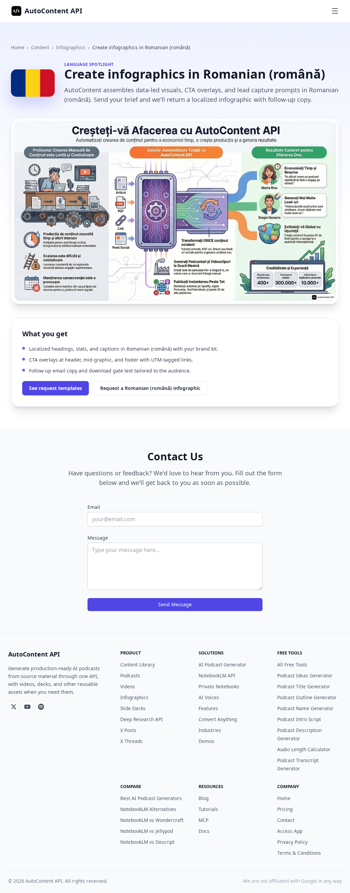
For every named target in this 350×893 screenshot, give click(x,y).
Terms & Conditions (299, 853)
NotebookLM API (217, 675)
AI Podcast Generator (222, 664)
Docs (204, 831)
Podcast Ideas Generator (305, 675)
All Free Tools (292, 664)
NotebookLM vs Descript (147, 842)
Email (94, 507)
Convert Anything (218, 719)
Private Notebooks (219, 686)
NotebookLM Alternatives (148, 809)
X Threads (131, 741)
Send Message (175, 604)
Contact (285, 820)
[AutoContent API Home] (16, 10)
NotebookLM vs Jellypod (146, 831)
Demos (206, 741)
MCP (203, 820)
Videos (127, 686)
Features (208, 708)
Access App (289, 831)
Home (17, 47)
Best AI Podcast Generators (151, 798)
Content (40, 47)
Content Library (137, 664)
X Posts (128, 730)
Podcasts (130, 675)
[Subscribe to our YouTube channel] (27, 706)
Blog (203, 798)
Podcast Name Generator (305, 708)
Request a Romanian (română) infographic (150, 388)
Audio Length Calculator (304, 749)
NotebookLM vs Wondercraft (152, 820)
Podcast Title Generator (303, 686)
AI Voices (209, 697)
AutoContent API (53, 10)
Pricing (285, 809)
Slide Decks (133, 708)
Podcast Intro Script (299, 719)
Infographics (70, 47)
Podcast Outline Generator (307, 697)
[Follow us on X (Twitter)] (13, 706)
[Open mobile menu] (335, 11)
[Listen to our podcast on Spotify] (41, 706)
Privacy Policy (292, 842)
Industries (210, 730)
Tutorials (208, 809)
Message (98, 538)
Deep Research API (141, 719)
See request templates (55, 388)
